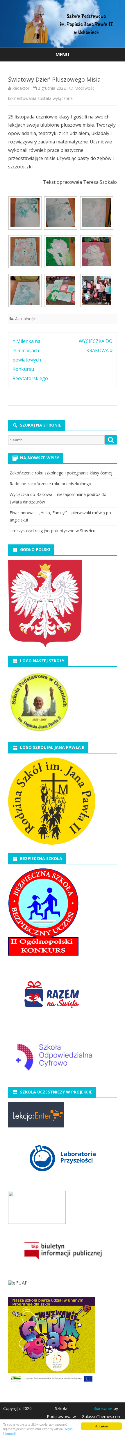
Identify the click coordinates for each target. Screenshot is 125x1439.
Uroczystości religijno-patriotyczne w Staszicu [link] (52, 530)
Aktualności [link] (26, 318)
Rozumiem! (101, 1426)
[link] (62, 46)
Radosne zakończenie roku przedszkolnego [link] (50, 483)
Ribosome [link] (102, 1408)
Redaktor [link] (20, 88)
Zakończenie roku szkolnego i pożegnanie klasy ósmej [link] (61, 473)
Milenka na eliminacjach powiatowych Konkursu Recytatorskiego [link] (30, 360)
